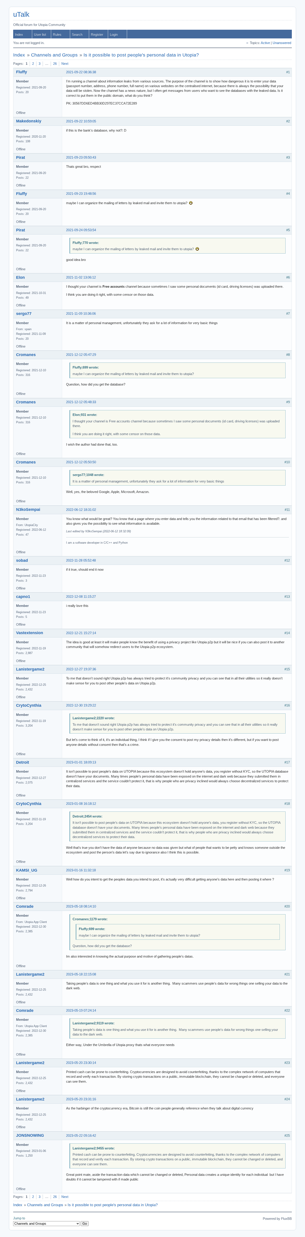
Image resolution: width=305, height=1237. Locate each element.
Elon (20, 277)
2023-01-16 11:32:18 (81, 870)
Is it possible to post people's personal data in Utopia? (141, 55)
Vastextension (29, 633)
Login (114, 34)
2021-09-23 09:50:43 (81, 157)
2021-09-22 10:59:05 (81, 121)
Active (265, 43)
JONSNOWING (30, 1135)
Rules (57, 34)
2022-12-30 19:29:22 (81, 705)
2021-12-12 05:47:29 (81, 354)
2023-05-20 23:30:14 (81, 1063)
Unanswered (282, 43)
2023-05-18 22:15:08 (81, 974)
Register (97, 34)
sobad (22, 560)
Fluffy (21, 72)
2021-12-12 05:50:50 (81, 462)
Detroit (22, 762)
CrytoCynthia (28, 705)
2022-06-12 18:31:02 (81, 510)
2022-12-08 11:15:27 (81, 596)
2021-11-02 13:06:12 (81, 277)
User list (40, 34)
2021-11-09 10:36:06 (81, 313)
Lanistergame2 (30, 669)
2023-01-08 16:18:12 (81, 803)
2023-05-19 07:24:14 (81, 1010)
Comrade (24, 906)
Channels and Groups (54, 55)
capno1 (23, 596)
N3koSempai (28, 509)
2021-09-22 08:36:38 (81, 72)
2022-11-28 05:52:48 (81, 560)
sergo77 (23, 313)
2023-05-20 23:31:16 (81, 1099)
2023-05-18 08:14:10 (81, 906)
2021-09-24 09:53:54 (81, 230)
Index (19, 34)
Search (77, 34)
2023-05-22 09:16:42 (81, 1135)
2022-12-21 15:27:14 (81, 633)
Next (64, 63)
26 (55, 63)
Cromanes (26, 354)
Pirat (20, 157)
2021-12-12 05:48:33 (81, 402)
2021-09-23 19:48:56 (81, 193)
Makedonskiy (28, 121)
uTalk (21, 14)
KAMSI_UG (26, 870)
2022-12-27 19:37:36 (81, 669)
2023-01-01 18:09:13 (81, 762)
